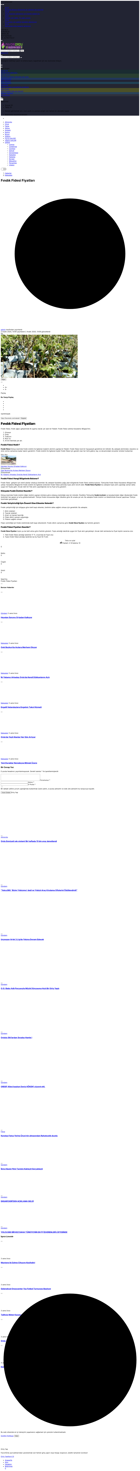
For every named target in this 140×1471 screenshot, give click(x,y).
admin (3, 330)
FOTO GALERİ (10, 138)
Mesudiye (12, 161)
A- (6, 389)
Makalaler (4, 643)
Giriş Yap (4, 1456)
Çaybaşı (12, 149)
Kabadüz (12, 155)
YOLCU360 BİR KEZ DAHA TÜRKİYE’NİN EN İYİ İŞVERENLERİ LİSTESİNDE (34, 1232)
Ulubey (11, 165)
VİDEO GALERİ (10, 140)
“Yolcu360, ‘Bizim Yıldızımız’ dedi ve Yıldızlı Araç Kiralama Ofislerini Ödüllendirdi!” (39, 890)
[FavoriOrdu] (12, 48)
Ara (22, 50)
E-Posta (31, 784)
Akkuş (7, 128)
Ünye (7, 124)
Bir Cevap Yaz (7, 767)
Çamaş (11, 144)
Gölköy (7, 136)
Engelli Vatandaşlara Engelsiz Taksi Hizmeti (21, 707)
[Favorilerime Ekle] (1, 592)
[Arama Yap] (1, 55)
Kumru (7, 132)
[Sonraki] (3, 4)
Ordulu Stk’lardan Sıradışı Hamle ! (16, 1037)
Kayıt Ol (11, 1456)
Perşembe (13, 163)
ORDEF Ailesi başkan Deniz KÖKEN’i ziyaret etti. (23, 1086)
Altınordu (8, 122)
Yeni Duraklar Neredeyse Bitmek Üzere (19, 763)
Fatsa (7, 126)
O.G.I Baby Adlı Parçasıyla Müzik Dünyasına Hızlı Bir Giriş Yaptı (30, 988)
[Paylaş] (1, 583)
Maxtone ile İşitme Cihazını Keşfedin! (18, 1262)
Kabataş (12, 157)
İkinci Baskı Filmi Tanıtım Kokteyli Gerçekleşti (22, 1169)
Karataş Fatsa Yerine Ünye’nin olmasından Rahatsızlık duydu (29, 1136)
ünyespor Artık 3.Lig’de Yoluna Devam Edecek (22, 939)
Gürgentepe (13, 153)
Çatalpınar (13, 147)
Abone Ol (4, 53)
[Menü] (1, 40)
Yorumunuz (45, 780)
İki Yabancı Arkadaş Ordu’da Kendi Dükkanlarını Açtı (21, 474)
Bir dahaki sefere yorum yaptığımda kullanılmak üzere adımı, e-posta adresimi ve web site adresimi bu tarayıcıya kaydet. (47, 789)
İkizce (7, 134)
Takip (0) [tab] (8, 107)
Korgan (11, 159)
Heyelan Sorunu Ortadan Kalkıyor (14, 466)
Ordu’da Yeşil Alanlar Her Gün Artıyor (18, 737)
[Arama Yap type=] (21, 57)
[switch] (70, 169)
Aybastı (8, 130)
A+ (6, 387)
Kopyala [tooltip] (23, 418)
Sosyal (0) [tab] (9, 105)
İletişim (7, 1445)
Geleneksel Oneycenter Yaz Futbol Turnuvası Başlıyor (26, 1289)
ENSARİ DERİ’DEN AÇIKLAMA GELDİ (17, 1201)
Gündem (4, 613)
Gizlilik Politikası (7, 1436)
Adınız (31, 782)
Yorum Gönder (6, 792)
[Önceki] (1, 4)
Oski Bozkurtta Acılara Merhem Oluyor (16, 470)
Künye (7, 1443)
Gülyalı (11, 151)
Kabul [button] (16, 1436)
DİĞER (7, 142)
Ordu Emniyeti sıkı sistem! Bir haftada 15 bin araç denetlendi (29, 841)
